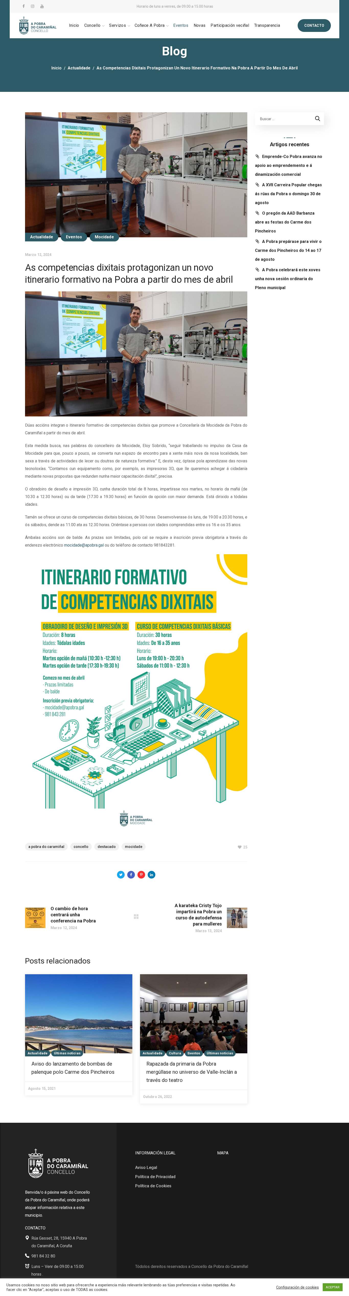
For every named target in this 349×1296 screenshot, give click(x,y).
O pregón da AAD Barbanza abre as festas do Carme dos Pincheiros (285, 222)
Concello (81, 847)
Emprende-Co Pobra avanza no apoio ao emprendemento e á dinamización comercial (288, 165)
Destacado (107, 847)
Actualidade (79, 68)
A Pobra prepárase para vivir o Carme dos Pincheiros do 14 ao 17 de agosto (288, 250)
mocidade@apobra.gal (84, 545)
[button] (314, 25)
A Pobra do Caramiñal (46, 847)
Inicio (56, 68)
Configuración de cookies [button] (297, 1287)
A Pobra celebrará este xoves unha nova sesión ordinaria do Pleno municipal (287, 278)
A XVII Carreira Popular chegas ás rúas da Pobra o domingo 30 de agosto (288, 193)
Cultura (175, 1053)
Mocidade (104, 236)
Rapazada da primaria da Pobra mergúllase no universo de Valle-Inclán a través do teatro (191, 1072)
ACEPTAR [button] (333, 1287)
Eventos (74, 236)
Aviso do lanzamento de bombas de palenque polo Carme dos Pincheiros (72, 1068)
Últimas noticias (67, 1053)
